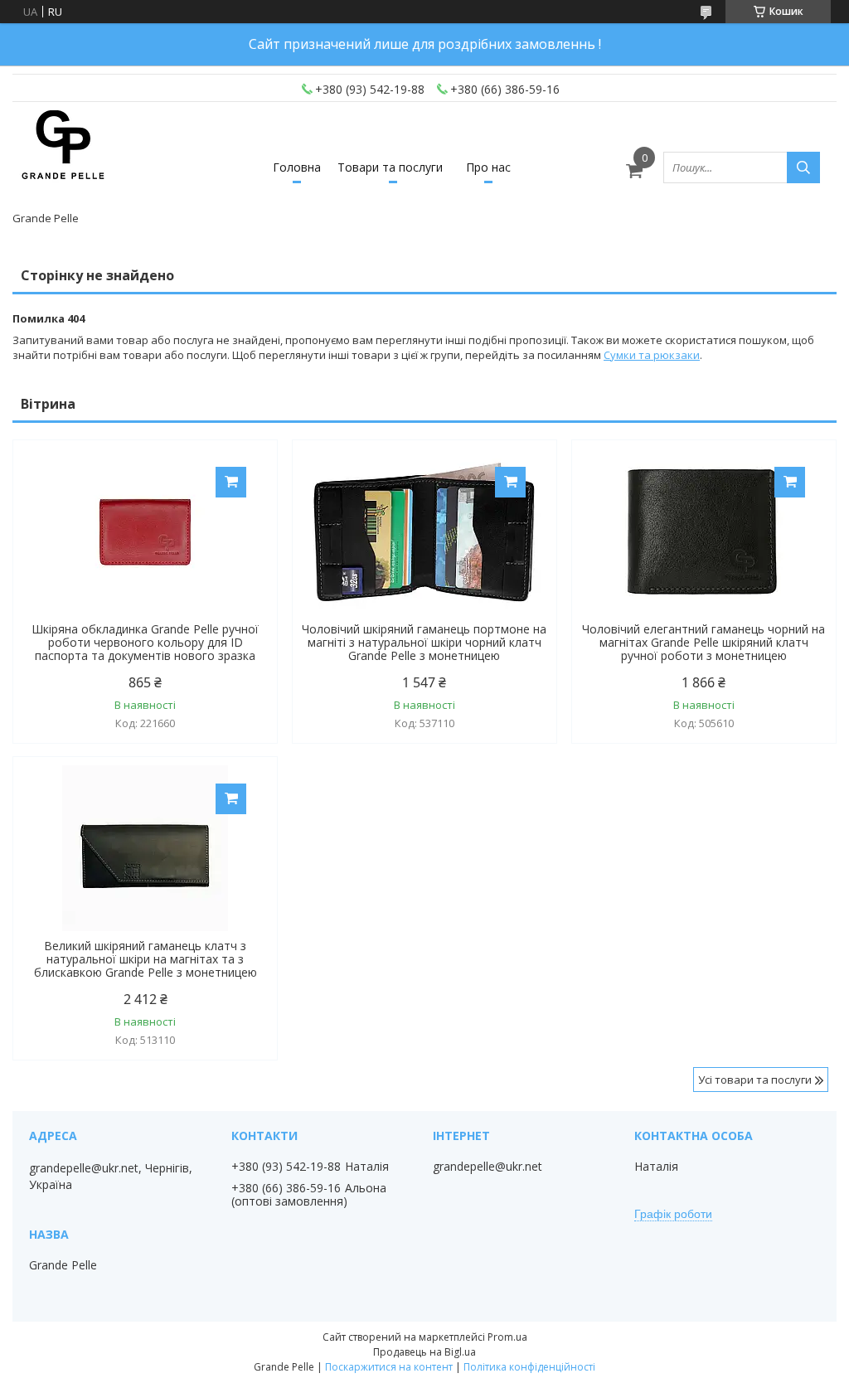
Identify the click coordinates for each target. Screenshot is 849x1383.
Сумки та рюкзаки (652, 354)
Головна (297, 167)
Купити (231, 482)
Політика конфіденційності (529, 1367)
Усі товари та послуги (755, 1079)
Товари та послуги (390, 167)
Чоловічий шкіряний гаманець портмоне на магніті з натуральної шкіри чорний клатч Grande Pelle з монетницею (424, 642)
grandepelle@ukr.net (487, 1166)
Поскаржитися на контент (389, 1367)
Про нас (488, 167)
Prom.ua (507, 1337)
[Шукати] (803, 167)
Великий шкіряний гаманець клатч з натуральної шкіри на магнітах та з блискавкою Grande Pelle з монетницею (145, 959)
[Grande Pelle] (62, 160)
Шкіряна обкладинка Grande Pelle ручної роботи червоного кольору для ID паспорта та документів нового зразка (145, 642)
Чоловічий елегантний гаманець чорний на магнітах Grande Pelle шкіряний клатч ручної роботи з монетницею (703, 642)
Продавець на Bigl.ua (424, 1352)
